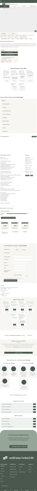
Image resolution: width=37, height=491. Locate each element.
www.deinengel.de (8, 61)
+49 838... (5, 60)
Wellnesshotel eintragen (13, 474)
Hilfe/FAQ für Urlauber (13, 469)
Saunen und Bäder (6, 114)
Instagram (29, 469)
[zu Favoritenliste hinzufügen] (1, 9)
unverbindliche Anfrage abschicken (10, 280)
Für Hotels (2, 468)
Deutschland (29, 163)
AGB (19, 469)
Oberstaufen (29, 160)
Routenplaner (34, 136)
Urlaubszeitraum (7, 249)
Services (4, 107)
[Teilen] (33, 489)
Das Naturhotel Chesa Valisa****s (22, 322)
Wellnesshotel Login (4, 485)
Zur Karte (2, 291)
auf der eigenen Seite (32, 374)
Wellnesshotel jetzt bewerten (8, 217)
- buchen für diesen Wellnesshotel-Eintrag (24, 387)
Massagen (4, 117)
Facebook (29, 466)
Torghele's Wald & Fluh (30, 76)
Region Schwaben (28, 169)
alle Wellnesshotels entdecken (19, 446)
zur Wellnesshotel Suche (1, 4)
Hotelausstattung (6, 103)
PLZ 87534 (31, 159)
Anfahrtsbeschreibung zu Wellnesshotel (8, 57)
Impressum (20, 466)
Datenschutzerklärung (8, 278)
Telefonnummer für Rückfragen (7, 271)
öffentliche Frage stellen (19, 352)
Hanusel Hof (22, 86)
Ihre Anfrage (6, 259)
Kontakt (31, 175)
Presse (2, 473)
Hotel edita (14, 86)
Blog (1, 478)
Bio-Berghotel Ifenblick (22, 77)
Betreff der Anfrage (7, 256)
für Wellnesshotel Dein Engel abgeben (4, 374)
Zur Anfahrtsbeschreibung (5, 293)
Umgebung (4, 131)
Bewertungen (32, 6)
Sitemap (2, 481)
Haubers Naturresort (6, 77)
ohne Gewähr (22, 335)
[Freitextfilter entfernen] (33, 1)
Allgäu (30, 167)
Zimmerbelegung (7, 252)
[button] (18, 20)
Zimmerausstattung (6, 110)
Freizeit (4, 127)
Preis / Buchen (10, 52)
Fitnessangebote (6, 124)
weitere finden (13, 374)
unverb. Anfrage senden (9, 54)
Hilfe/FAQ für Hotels (13, 466)
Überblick (3, 100)
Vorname (5, 262)
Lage (14, 6)
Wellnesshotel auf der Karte (6, 58)
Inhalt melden (29, 335)
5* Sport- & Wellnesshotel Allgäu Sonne (14, 78)
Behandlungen (5, 121)
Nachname (6, 265)
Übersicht (5, 6)
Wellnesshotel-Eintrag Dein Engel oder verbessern (23, 375)
